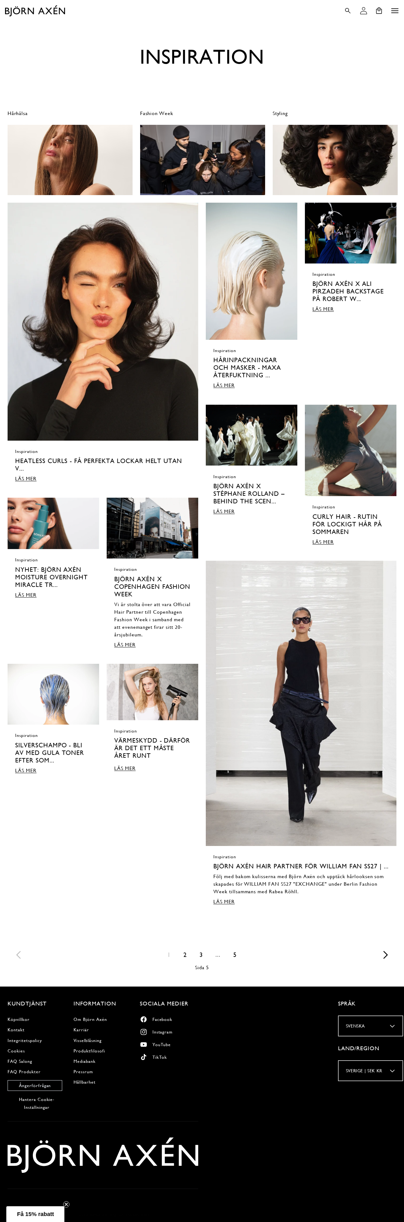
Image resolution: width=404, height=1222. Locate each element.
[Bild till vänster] (7, 158)
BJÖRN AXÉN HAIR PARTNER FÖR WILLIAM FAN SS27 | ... (301, 866)
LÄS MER (26, 479)
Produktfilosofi (89, 1050)
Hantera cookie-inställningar (37, 1103)
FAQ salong (20, 1060)
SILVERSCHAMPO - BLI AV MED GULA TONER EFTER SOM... (49, 753)
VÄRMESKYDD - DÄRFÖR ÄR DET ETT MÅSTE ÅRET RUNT (152, 748)
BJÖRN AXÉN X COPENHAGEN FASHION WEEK (152, 587)
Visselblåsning (87, 1040)
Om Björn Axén (90, 1019)
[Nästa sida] (385, 955)
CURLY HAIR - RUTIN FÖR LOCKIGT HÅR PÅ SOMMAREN (347, 524)
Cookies (16, 1050)
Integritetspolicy (25, 1040)
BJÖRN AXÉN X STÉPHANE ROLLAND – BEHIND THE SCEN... (249, 493)
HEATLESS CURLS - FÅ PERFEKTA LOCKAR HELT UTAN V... (98, 464)
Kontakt (16, 1029)
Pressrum (83, 1071)
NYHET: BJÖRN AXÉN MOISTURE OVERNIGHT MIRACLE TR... (51, 577)
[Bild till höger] (397, 158)
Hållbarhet (85, 1082)
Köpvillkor (19, 1019)
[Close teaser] (66, 1204)
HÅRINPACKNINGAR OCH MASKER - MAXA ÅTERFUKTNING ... (247, 368)
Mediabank (85, 1060)
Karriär (81, 1029)
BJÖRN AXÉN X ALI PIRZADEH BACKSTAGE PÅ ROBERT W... (348, 292)
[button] (395, 11)
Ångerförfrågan (35, 1085)
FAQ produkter (24, 1071)
